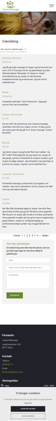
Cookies (2, 385)
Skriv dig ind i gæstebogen (12, 49)
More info (28, 403)
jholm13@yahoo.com (12, 372)
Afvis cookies (28, 416)
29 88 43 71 (7, 364)
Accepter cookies (28, 409)
